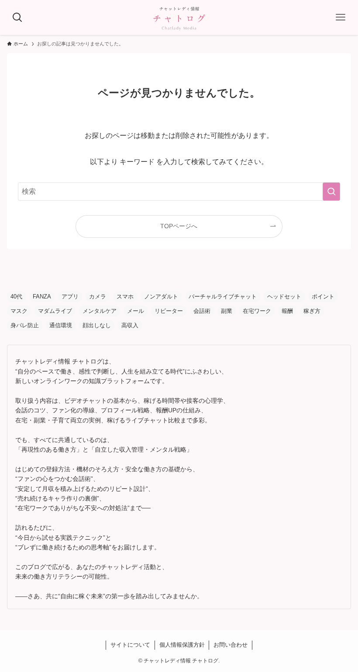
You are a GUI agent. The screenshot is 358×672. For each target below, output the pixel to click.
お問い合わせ (230, 644)
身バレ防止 (24, 325)
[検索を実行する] (331, 191)
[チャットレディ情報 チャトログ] (179, 17)
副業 (226, 311)
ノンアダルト (161, 296)
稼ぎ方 (311, 311)
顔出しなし (97, 325)
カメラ (97, 296)
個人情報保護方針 (182, 644)
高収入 (129, 325)
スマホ (125, 296)
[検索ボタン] (17, 17)
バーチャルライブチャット (223, 296)
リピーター (169, 311)
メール (135, 311)
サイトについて (130, 644)
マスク (19, 311)
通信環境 (60, 325)
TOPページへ (178, 226)
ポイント (323, 296)
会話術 (201, 311)
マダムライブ (55, 311)
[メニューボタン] (340, 17)
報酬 (287, 311)
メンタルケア (100, 311)
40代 (16, 296)
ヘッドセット (284, 296)
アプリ (70, 296)
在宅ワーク (257, 311)
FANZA (42, 296)
